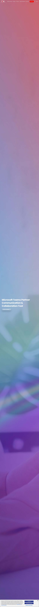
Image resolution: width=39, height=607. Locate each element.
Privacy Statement (3, 605)
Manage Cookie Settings (29, 605)
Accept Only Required (29, 603)
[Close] (38, 600)
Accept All (29, 601)
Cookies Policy (19, 604)
